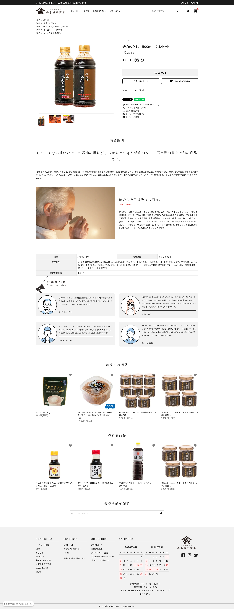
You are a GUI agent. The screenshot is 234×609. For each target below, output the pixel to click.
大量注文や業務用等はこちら (74, 558)
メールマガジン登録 (99, 552)
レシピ (86, 11)
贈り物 (46, 20)
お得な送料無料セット (73, 548)
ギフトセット (69, 545)
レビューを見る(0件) (133, 114)
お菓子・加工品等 (43, 560)
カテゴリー (48, 29)
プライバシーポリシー (100, 560)
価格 (45, 26)
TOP (38, 20)
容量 (45, 23)
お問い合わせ (115, 11)
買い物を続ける (131, 110)
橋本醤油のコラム (99, 11)
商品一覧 (74, 11)
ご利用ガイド (96, 545)
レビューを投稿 (130, 117)
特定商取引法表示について (103, 556)
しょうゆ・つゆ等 (42, 545)
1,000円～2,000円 (59, 26)
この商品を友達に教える (134, 107)
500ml (54, 23)
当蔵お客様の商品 (43, 564)
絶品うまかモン (42, 567)
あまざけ (39, 552)
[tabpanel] (76, 76)
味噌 (38, 548)
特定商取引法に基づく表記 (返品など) (140, 104)
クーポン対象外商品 (52, 33)
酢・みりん (40, 556)
